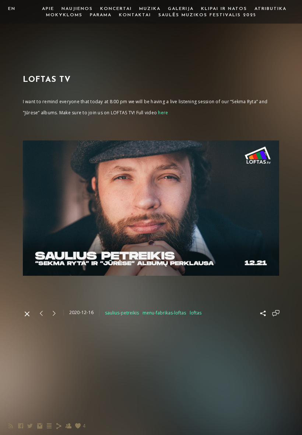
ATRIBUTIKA (270, 9)
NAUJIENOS (77, 9)
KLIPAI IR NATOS (224, 9)
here (163, 112)
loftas (195, 313)
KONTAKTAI (135, 15)
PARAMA (101, 15)
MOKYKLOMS (64, 15)
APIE (48, 9)
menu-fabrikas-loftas (164, 313)
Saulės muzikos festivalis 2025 (207, 15)
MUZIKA (150, 9)
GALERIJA (181, 9)
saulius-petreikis (122, 313)
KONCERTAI (116, 9)
